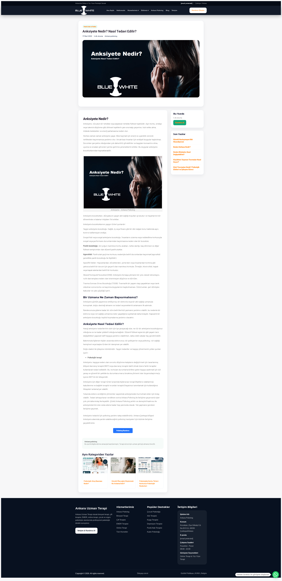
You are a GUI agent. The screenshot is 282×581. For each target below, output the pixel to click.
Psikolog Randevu (122, 431)
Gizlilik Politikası (187, 573)
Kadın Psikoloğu (153, 532)
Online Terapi (121, 528)
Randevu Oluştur (198, 10)
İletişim (174, 10)
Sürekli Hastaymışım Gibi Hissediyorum (183, 140)
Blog (167, 10)
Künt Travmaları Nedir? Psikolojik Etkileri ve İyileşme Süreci (186, 168)
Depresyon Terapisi (154, 524)
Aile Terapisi (152, 516)
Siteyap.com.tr (142, 573)
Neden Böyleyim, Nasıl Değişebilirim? (182, 153)
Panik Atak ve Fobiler (90, 26)
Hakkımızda (121, 10)
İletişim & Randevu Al (86, 531)
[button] (275, 574)
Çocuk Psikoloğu (153, 512)
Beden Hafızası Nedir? (182, 147)
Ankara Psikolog (157, 10)
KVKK (197, 573)
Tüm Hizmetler (122, 532)
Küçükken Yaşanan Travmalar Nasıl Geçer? (187, 161)
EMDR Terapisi (122, 524)
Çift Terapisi (121, 520)
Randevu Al (179, 122)
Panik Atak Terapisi (154, 528)
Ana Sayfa (110, 10)
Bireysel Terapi (122, 516)
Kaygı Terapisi (152, 520)
